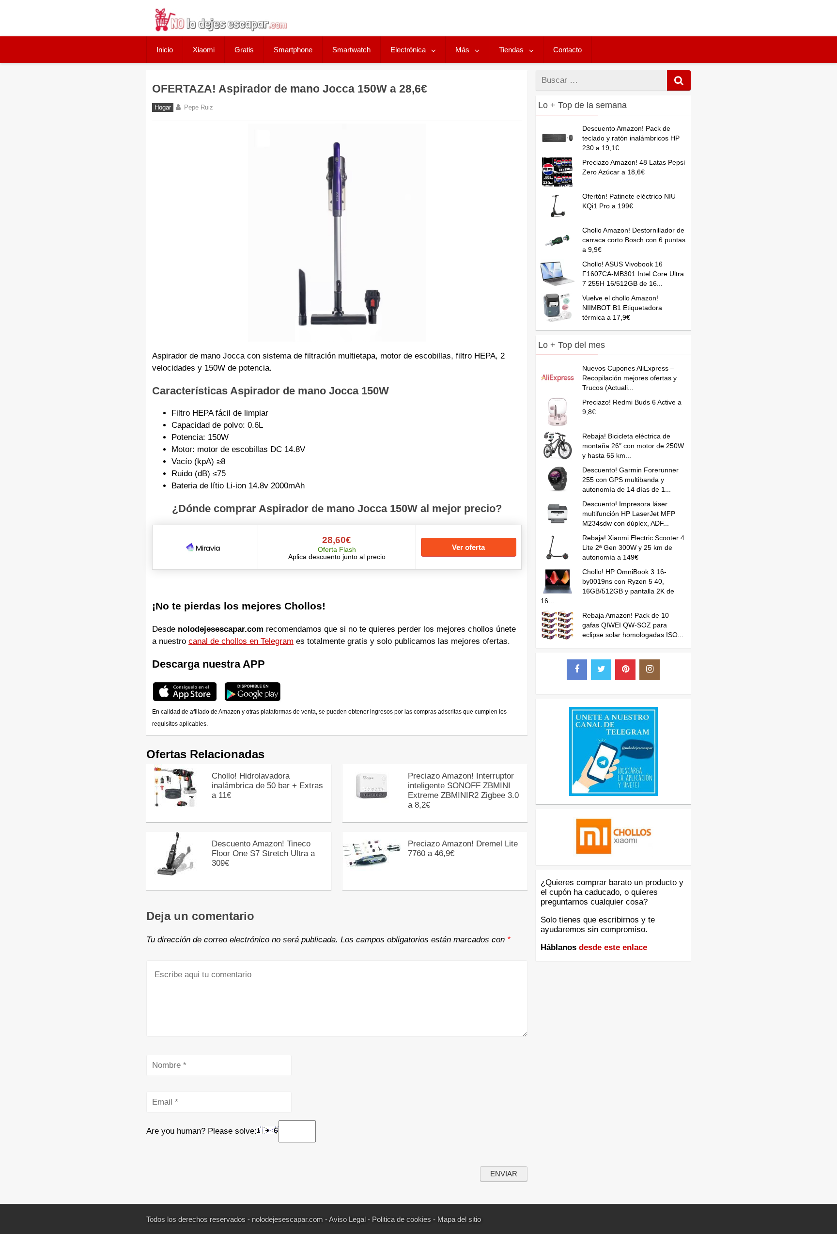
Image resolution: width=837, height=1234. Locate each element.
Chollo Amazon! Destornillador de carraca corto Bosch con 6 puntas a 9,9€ (633, 239)
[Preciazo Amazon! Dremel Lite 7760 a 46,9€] (371, 872)
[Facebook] (577, 669)
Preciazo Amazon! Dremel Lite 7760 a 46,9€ (463, 848)
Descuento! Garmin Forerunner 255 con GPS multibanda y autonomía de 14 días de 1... (630, 479)
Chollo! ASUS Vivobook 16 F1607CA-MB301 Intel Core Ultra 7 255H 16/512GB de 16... (633, 273)
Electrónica (408, 50)
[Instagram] (649, 669)
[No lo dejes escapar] (220, 28)
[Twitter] (601, 669)
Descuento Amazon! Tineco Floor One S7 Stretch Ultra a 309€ (263, 853)
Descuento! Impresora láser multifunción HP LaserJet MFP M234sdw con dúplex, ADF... (628, 513)
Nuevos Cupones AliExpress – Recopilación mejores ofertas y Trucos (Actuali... (629, 377)
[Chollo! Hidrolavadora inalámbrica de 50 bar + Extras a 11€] (175, 805)
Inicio (164, 50)
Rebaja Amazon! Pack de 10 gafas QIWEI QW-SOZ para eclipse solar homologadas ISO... (632, 625)
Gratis (244, 50)
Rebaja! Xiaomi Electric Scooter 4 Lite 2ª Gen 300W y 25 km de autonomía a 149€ (633, 547)
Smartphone (293, 50)
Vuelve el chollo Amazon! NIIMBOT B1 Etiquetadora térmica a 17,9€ (622, 307)
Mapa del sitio (459, 1219)
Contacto (567, 50)
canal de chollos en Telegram (241, 641)
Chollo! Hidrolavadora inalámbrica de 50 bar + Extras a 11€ (267, 785)
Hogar (163, 107)
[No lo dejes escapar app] (184, 699)
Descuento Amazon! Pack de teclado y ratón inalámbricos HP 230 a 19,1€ (631, 138)
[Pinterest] (625, 669)
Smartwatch (351, 50)
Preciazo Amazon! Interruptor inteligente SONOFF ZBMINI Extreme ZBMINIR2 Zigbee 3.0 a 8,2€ (463, 790)
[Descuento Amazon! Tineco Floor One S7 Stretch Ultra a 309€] (175, 872)
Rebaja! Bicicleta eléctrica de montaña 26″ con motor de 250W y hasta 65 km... (633, 445)
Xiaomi (204, 50)
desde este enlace (613, 947)
